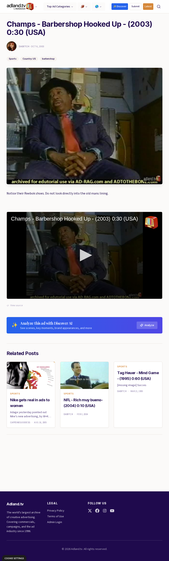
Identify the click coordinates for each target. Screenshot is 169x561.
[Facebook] (97, 511)
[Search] (158, 6)
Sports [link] (15, 393)
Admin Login (54, 522)
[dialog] (14, 558)
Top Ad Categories (58, 7)
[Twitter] (90, 511)
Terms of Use (55, 516)
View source (16, 305)
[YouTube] (112, 511)
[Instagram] (105, 511)
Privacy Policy (55, 511)
